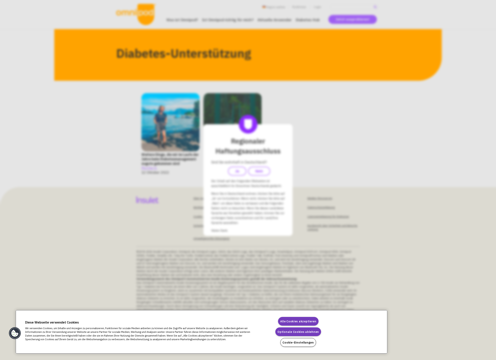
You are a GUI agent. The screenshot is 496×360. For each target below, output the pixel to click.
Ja (237, 171)
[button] (15, 333)
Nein (259, 171)
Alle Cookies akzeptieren (298, 321)
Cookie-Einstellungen (298, 342)
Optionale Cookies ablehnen (298, 332)
